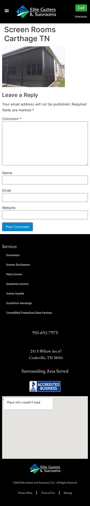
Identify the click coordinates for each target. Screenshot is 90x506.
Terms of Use (48, 493)
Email (6, 190)
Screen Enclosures (18, 264)
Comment (11, 119)
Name (7, 173)
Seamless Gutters (17, 284)
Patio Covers (14, 274)
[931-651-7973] (45, 324)
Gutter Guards (15, 293)
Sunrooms (12, 255)
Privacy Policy (25, 493)
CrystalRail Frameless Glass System (29, 313)
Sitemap (68, 493)
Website (8, 208)
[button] (6, 10)
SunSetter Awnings (19, 303)
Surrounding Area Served (45, 371)
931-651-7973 (45, 332)
